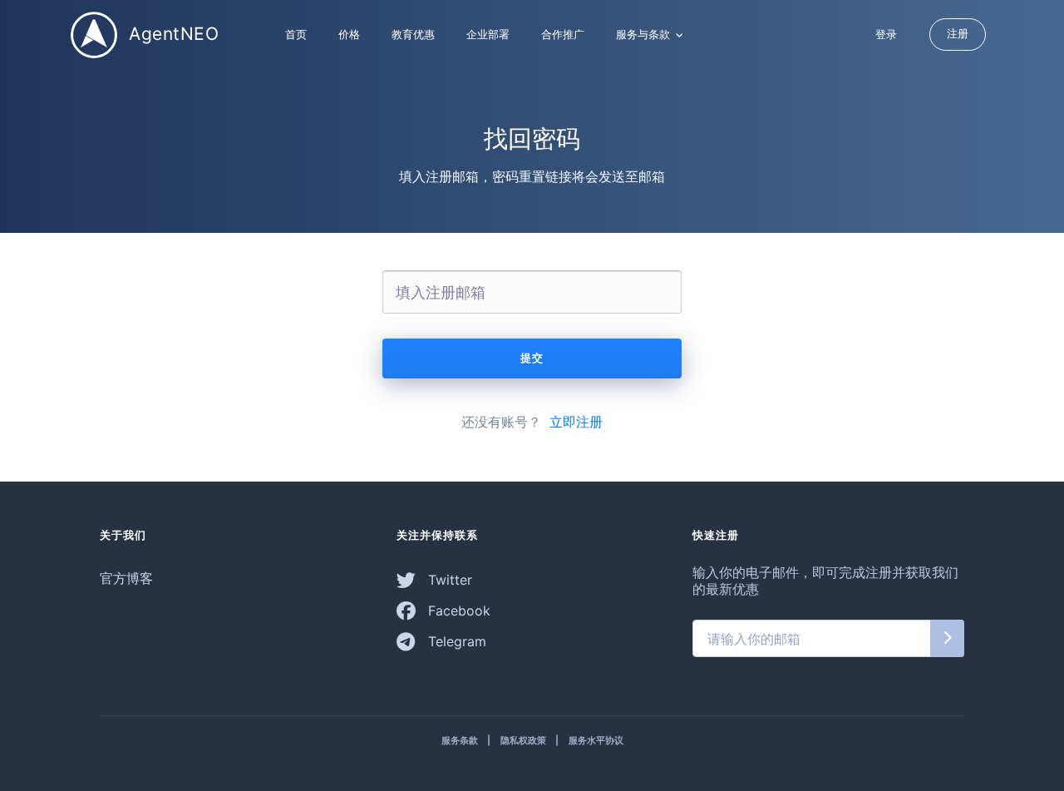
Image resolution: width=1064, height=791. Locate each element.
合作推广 (562, 34)
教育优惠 (413, 34)
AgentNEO (171, 32)
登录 (886, 34)
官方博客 (126, 578)
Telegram (455, 641)
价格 (349, 34)
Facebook (457, 610)
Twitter (448, 579)
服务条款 (459, 740)
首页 (296, 34)
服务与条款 (644, 34)
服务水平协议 (596, 740)
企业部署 (488, 34)
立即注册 (576, 421)
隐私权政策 (523, 740)
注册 (957, 33)
